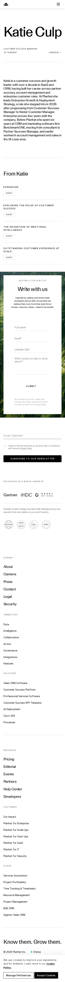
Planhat (12, 52)
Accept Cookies (46, 975)
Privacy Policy (40, 404)
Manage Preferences (18, 975)
